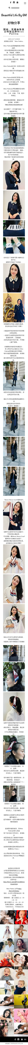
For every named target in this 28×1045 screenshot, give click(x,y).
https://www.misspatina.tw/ (14, 104)
